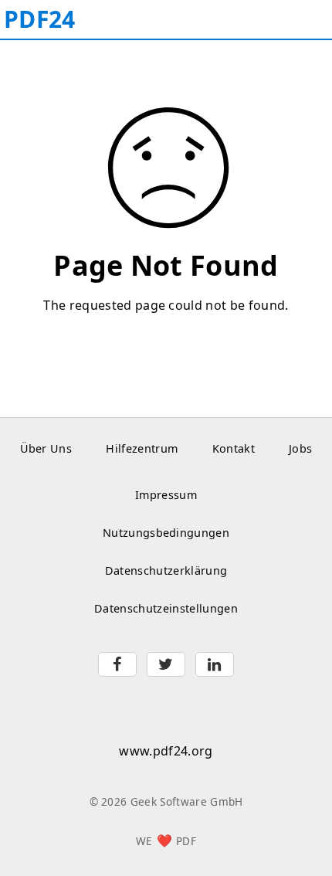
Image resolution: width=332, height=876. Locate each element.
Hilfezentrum (142, 448)
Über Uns (46, 448)
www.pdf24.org (165, 750)
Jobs (300, 448)
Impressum (166, 494)
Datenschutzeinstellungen (166, 608)
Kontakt (233, 448)
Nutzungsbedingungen (166, 532)
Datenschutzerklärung (166, 570)
